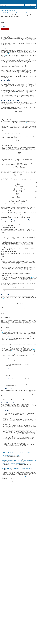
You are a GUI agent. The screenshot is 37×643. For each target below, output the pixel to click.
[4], (26, 122)
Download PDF (5, 28)
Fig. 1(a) (21, 337)
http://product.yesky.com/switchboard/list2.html (11, 442)
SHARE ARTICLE (14, 28)
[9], (15, 91)
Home (2, 10)
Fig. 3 (16, 345)
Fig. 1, (34, 349)
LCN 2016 (13, 10)
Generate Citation (22, 28)
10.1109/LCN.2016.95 (10, 20)
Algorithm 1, (33, 277)
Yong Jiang (3, 25)
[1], (26, 85)
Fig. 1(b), (10, 338)
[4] (8, 53)
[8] (11, 324)
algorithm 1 (3, 298)
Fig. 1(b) (31, 337)
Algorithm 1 (10, 303)
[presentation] (5, 104)
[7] (30, 215)
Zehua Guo (3, 26)
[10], (2, 169)
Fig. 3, (3, 351)
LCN (10, 10)
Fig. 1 (2, 332)
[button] (35, 7)
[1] (25, 103)
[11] (8, 213)
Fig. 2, (33, 344)
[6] (8, 58)
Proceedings (6, 10)
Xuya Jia (2, 24)
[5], (5, 55)
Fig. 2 (8, 348)
